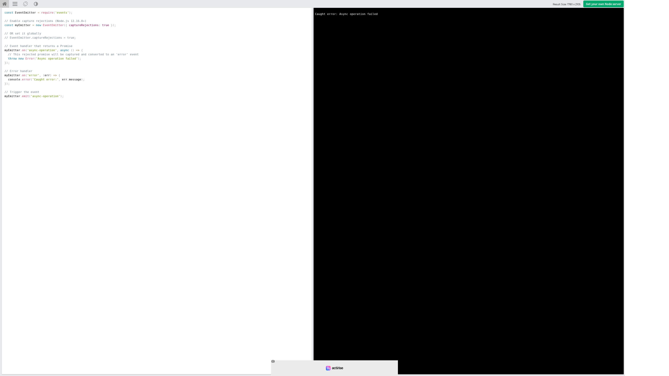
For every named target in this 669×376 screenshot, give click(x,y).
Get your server (603, 4)
